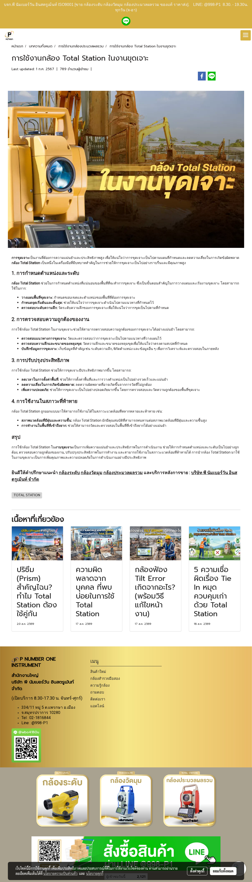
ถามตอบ (97, 692)
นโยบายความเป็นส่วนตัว (60, 873)
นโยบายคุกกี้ (94, 873)
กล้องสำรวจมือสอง (105, 678)
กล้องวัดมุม (91, 472)
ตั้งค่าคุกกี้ (197, 871)
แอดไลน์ (97, 706)
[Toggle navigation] (245, 35)
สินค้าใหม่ (98, 671)
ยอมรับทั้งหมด (223, 871)
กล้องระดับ (69, 472)
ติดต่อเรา (97, 699)
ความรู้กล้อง (100, 685)
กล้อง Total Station (36, 329)
